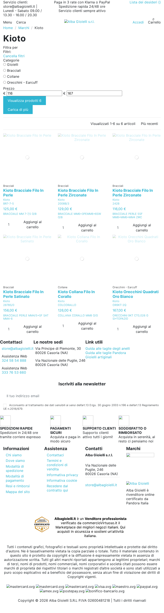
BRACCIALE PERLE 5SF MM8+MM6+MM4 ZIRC (128, 215)
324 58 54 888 (14, 360)
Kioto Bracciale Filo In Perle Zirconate (78, 192)
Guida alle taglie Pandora (105, 353)
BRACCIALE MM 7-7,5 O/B (20, 213)
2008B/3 (63, 203)
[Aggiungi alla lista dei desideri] (26, 179)
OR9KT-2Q (119, 305)
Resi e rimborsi (18, 486)
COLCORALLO (67, 305)
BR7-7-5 (8, 203)
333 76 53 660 (14, 372)
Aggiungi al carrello (32, 224)
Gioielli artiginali (98, 357)
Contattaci (55, 455)
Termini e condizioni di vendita (57, 464)
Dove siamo (15, 460)
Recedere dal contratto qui (57, 488)
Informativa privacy (62, 475)
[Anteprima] (28, 179)
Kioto (6, 199)
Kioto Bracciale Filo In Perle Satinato (23, 294)
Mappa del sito (18, 492)
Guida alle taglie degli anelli (107, 348)
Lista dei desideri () (145, 2)
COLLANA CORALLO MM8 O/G (78, 315)
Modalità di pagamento (15, 478)
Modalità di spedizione (15, 468)
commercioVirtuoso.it (99, 523)
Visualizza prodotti (24, 100)
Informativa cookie (62, 480)
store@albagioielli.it (18, 348)
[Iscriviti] (157, 396)
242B (116, 203)
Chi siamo (14, 455)
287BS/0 (8, 305)
